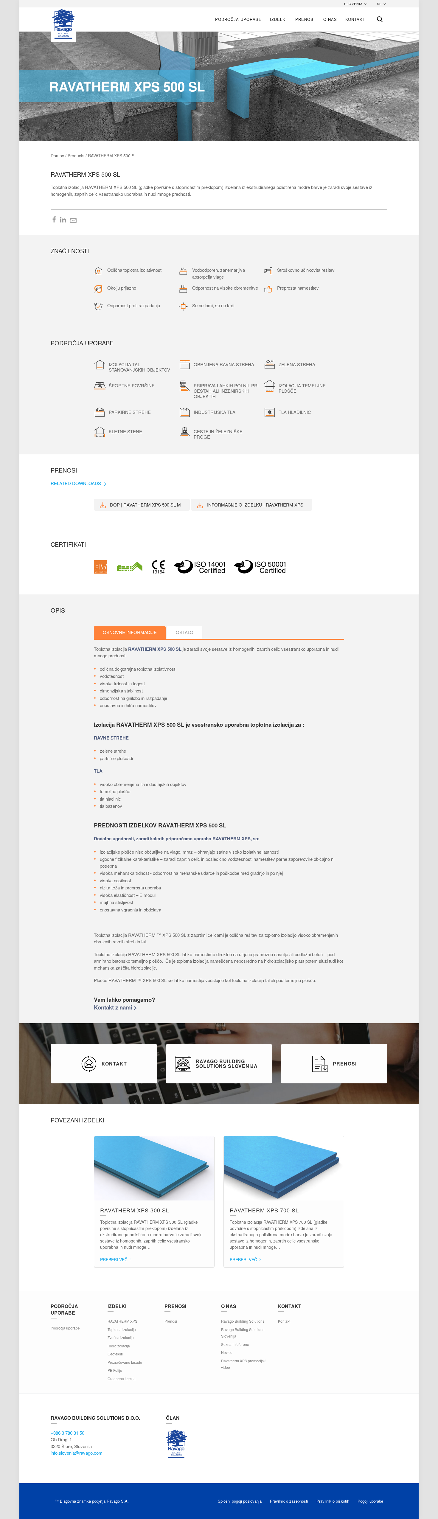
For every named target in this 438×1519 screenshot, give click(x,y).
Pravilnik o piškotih (332, 1501)
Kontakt (355, 19)
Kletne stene (125, 431)
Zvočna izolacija (121, 1337)
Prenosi (305, 19)
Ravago (176, 1444)
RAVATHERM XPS (122, 1321)
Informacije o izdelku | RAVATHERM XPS (254, 504)
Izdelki (278, 19)
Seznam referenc (235, 1344)
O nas (330, 19)
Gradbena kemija (122, 1378)
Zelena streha (297, 364)
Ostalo (184, 632)
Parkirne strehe (130, 412)
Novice (226, 1352)
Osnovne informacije (130, 632)
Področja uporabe (238, 19)
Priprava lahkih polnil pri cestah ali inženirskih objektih (226, 390)
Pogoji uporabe (370, 1501)
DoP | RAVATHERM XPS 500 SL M (145, 504)
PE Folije (115, 1370)
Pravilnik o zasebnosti (289, 1501)
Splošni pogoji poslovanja (240, 1501)
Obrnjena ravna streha (224, 364)
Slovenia (353, 3)
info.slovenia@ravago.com (76, 1453)
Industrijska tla (214, 412)
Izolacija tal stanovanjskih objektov (139, 367)
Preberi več (114, 1259)
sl (379, 3)
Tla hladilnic (295, 412)
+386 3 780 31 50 (67, 1433)
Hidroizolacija (119, 1345)
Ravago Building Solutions (242, 1321)
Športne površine (132, 385)
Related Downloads (76, 483)
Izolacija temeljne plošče (302, 388)
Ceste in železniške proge (218, 434)
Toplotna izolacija (122, 1329)
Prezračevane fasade (125, 1362)
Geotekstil (116, 1353)
